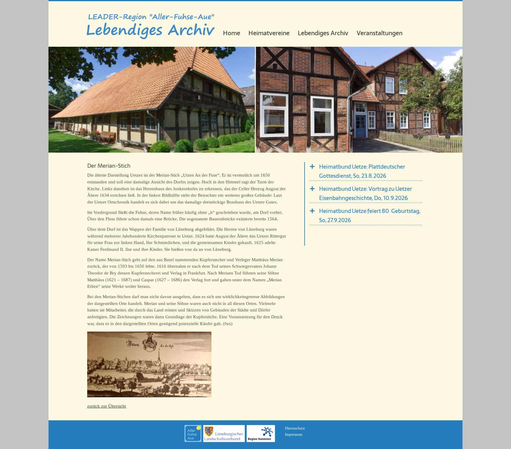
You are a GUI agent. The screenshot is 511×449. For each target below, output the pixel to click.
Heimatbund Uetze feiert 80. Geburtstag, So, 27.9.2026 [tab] (370, 215)
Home (231, 33)
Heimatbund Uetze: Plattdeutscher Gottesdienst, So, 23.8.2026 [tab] (362, 171)
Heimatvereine (269, 33)
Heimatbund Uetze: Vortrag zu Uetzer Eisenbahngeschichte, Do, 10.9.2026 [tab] (365, 193)
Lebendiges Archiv (323, 33)
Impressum (293, 434)
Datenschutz (295, 428)
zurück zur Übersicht (106, 406)
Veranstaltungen (379, 33)
